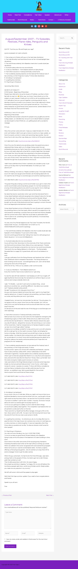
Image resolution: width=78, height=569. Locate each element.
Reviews (61, 133)
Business (61, 94)
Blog (60, 92)
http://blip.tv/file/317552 (25, 384)
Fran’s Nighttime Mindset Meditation (66, 185)
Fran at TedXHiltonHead (66, 172)
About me (62, 84)
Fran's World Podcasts (65, 103)
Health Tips (62, 105)
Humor (61, 108)
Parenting (62, 119)
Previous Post (7, 495)
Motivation (62, 114)
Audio (60, 89)
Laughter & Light (64, 111)
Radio (60, 130)
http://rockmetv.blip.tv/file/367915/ (28, 180)
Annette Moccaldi (64, 170)
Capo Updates (63, 97)
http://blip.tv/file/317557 (25, 388)
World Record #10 (64, 55)
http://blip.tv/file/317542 (25, 380)
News (60, 116)
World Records (63, 149)
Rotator (61, 135)
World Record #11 (64, 52)
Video (60, 146)
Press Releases (63, 127)
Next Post (50, 495)
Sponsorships (63, 138)
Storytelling (62, 141)
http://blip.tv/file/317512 (25, 376)
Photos (61, 122)
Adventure (62, 86)
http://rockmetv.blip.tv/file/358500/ (29, 141)
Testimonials (62, 144)
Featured (62, 100)
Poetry (61, 125)
